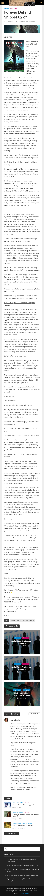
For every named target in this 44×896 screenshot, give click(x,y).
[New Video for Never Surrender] (8, 825)
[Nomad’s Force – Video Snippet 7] (8, 805)
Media (21, 802)
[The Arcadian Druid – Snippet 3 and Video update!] (8, 814)
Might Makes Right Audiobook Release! (22, 694)
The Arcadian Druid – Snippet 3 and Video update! (25, 815)
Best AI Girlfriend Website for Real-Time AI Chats (22, 865)
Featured (7, 8)
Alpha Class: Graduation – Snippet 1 (22, 668)
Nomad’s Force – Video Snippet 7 (23, 805)
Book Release (16, 823)
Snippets (14, 8)
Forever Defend (16, 620)
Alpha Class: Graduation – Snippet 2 (22, 642)
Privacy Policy (25, 893)
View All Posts (34, 714)
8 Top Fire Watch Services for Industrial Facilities (22, 875)
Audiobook (17, 690)
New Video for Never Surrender (22, 825)
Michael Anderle (28, 620)
